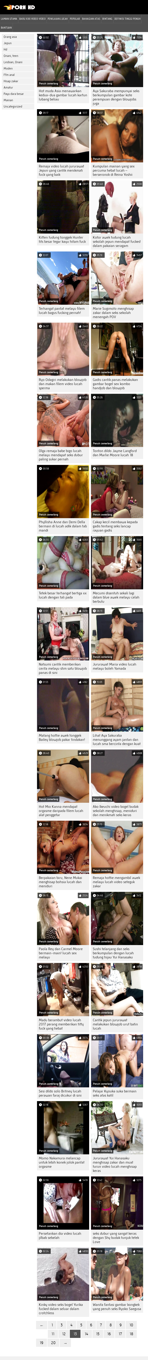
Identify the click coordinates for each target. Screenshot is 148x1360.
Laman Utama (9, 18)
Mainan (8, 100)
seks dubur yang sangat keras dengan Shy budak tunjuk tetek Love (116, 1237)
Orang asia (10, 37)
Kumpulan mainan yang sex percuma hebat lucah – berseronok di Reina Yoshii (114, 170)
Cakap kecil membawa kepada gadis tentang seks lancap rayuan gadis (115, 526)
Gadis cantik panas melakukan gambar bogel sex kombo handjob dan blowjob (115, 384)
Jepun (8, 43)
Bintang (107, 18)
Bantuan (6, 27)
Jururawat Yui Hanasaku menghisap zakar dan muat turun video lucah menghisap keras (115, 1164)
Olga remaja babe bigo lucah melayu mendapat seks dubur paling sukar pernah (61, 455)
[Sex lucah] (19, 9)
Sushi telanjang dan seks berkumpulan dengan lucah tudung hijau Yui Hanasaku (113, 953)
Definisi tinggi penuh (127, 18)
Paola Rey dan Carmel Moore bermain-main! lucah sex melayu (61, 953)
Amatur (8, 87)
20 (53, 1342)
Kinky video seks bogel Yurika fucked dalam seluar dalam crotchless (61, 1309)
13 (75, 1334)
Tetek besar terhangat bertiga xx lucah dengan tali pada (63, 595)
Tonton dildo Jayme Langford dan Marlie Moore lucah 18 (115, 453)
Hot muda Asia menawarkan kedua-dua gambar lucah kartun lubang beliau (63, 95)
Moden (8, 68)
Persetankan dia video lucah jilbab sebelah (60, 1235)
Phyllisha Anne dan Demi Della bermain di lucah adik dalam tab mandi (63, 526)
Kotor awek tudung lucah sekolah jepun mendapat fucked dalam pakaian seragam (116, 241)
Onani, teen (11, 56)
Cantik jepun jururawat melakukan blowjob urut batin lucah (115, 1024)
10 (131, 1325)
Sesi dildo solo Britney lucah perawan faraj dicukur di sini (60, 1093)
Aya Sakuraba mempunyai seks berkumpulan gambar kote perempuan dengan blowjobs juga (116, 97)
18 (131, 1334)
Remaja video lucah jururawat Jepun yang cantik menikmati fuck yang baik (61, 170)
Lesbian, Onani (13, 62)
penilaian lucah (58, 18)
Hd (5, 49)
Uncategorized (13, 106)
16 (109, 1334)
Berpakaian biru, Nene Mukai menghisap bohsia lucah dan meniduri (60, 882)
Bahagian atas (91, 18)
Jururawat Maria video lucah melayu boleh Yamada (114, 666)
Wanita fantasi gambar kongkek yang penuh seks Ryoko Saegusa (117, 1307)
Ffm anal (9, 75)
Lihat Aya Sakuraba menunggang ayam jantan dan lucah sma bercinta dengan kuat (117, 739)
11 (52, 1334)
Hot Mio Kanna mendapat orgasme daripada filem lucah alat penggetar (61, 811)
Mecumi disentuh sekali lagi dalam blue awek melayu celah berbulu (116, 597)
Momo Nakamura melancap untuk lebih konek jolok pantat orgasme (61, 1162)
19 (41, 1342)
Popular (75, 18)
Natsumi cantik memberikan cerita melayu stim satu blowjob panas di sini (63, 668)
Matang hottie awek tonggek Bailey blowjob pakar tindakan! (62, 737)
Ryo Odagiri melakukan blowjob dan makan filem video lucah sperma (62, 384)
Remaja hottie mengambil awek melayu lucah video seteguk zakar (116, 882)
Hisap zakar (11, 81)
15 (97, 1334)
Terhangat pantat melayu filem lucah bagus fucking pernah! (62, 311)
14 (86, 1334)
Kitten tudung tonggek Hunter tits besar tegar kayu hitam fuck (62, 239)
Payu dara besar (14, 94)
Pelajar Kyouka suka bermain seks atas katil (114, 1093)
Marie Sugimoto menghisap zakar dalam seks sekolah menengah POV (113, 313)
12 (64, 1334)
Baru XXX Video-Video (32, 18)
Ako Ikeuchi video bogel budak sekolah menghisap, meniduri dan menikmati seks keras (115, 811)
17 (120, 1334)
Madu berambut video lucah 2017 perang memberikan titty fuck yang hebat (61, 1024)
